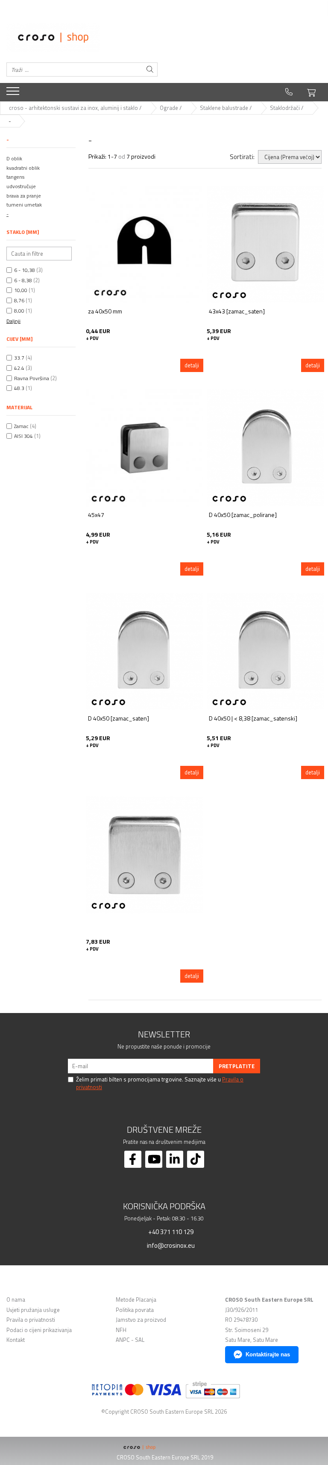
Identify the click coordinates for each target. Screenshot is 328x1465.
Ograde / (171, 107)
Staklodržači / (287, 107)
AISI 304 (23, 436)
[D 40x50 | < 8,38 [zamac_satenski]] (265, 651)
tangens (15, 177)
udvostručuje (21, 186)
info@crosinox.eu (170, 1245)
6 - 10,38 (24, 270)
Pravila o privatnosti (30, 1320)
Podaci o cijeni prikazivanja (39, 1330)
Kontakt (15, 1340)
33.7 (19, 358)
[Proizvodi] (13, 93)
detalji (191, 365)
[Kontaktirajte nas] (289, 91)
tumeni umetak (24, 205)
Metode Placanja (136, 1300)
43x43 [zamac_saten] (237, 311)
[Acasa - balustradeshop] (82, 38)
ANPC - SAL (130, 1340)
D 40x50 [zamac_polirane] (243, 515)
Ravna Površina (31, 378)
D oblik (14, 158)
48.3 (19, 388)
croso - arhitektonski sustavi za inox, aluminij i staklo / (76, 107)
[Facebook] (132, 1159)
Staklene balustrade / (226, 107)
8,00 (19, 311)
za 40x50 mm (105, 311)
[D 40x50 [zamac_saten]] (144, 651)
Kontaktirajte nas (268, 1354)
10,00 (20, 290)
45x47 (96, 515)
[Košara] (311, 91)
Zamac (21, 426)
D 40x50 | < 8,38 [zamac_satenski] (253, 719)
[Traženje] (150, 69)
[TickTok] (195, 1159)
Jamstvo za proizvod (141, 1320)
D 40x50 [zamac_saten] (118, 719)
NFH (121, 1330)
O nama (15, 1300)
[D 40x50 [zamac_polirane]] (265, 448)
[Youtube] (153, 1159)
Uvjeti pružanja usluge (33, 1310)
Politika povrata (135, 1310)
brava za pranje (23, 196)
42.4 (19, 368)
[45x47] (144, 448)
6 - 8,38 (23, 280)
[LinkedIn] (174, 1159)
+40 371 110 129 (170, 1231)
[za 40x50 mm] (144, 244)
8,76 (19, 300)
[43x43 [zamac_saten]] (265, 244)
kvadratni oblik (23, 168)
